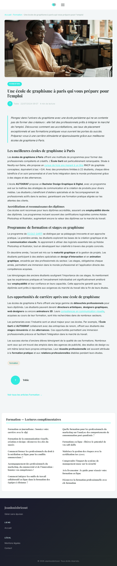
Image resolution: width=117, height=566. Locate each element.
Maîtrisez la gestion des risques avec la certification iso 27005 (81, 453)
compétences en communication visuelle (82, 311)
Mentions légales (12, 543)
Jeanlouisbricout (16, 507)
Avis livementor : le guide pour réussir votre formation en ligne (84, 472)
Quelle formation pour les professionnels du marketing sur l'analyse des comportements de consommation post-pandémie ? (85, 432)
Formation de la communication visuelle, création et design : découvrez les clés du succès (28, 441)
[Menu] (63, 5)
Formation (17, 15)
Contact (8, 548)
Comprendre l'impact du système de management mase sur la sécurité (80, 462)
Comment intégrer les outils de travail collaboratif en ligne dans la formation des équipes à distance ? (29, 479)
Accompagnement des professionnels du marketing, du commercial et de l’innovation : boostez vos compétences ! (30, 466)
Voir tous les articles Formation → (24, 394)
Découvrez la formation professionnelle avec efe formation (84, 481)
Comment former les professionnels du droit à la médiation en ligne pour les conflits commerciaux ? (31, 454)
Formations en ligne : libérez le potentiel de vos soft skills (84, 443)
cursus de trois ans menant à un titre (63, 165)
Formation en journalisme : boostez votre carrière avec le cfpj (28, 431)
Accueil (8, 15)
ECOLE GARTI (34, 233)
